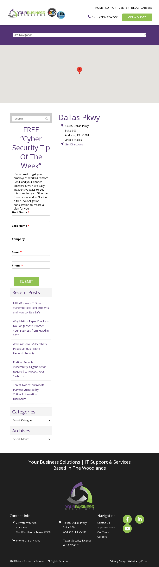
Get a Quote (137, 17)
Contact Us (103, 523)
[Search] (46, 119)
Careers (146, 7)
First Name (20, 212)
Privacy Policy (118, 561)
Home (99, 7)
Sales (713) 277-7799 (105, 17)
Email (17, 252)
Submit (26, 281)
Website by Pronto (138, 561)
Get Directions (74, 144)
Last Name (20, 225)
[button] (79, 70)
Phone (17, 265)
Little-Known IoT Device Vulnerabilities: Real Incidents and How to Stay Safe (31, 307)
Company (18, 239)
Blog (135, 7)
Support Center (117, 7)
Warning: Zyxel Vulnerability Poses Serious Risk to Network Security (30, 348)
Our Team (103, 532)
